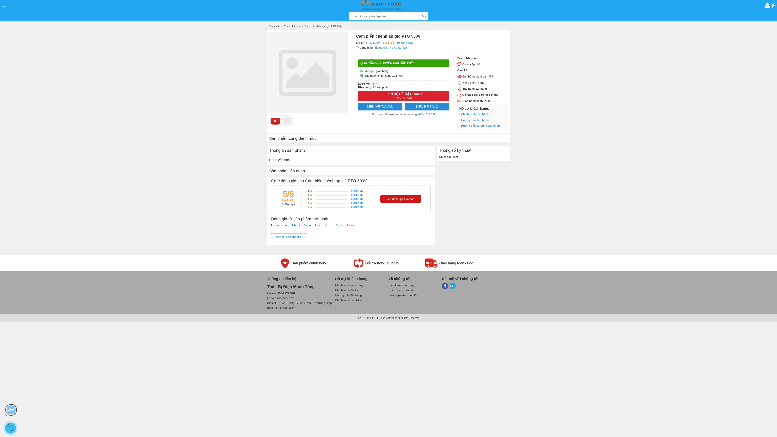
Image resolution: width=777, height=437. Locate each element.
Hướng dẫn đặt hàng (348, 295)
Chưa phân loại (398, 47)
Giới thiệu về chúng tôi (402, 295)
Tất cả (296, 225)
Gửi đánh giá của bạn (400, 198)
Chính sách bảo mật (401, 290)
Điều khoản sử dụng (401, 285)
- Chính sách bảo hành (474, 114)
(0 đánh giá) (405, 42)
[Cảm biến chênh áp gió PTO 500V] (287, 121)
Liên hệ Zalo (427, 106)
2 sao (339, 225)
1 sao (350, 225)
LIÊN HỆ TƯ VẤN (380, 106)
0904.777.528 (427, 114)
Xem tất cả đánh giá (289, 236)
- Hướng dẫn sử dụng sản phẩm (480, 125)
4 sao (318, 225)
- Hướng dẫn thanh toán (474, 120)
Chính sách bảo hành (349, 300)
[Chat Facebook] (11, 410)
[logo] (385, 5)
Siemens (379, 47)
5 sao (307, 225)
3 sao (328, 225)
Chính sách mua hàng (349, 285)
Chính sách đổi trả (347, 290)
